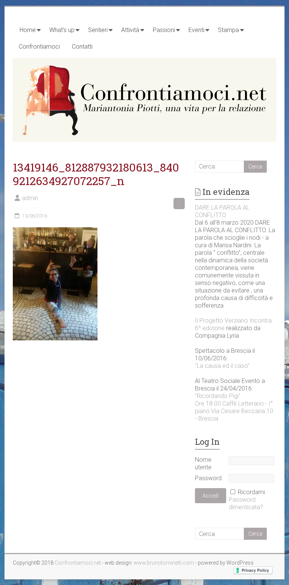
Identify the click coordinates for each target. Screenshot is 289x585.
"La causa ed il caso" (222, 365)
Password (208, 478)
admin (30, 198)
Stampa (228, 30)
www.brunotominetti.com (164, 563)
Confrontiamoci (39, 46)
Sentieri (98, 30)
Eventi (196, 30)
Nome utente (203, 463)
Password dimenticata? (246, 503)
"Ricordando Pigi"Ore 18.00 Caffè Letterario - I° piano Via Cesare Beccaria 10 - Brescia (234, 407)
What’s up (62, 30)
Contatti (82, 46)
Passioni (164, 30)
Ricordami (251, 492)
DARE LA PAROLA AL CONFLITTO (222, 211)
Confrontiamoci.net (78, 563)
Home (28, 30)
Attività (130, 30)
